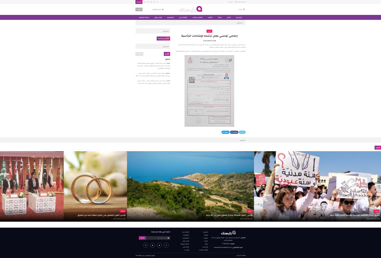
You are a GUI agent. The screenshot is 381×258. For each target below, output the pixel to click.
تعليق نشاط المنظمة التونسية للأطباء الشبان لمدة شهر (355, 215)
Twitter (226, 132)
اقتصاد (210, 17)
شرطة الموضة (144, 17)
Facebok (234, 132)
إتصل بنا (230, 2)
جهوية (206, 238)
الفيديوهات (185, 238)
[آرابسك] (190, 9)
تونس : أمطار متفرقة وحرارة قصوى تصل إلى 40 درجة (229, 215)
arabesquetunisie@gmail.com (222, 247)
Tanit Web (138, 255)
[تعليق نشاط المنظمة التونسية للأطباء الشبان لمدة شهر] (317, 186)
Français (138, 2)
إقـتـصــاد (205, 247)
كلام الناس (186, 247)
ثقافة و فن (183, 17)
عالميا (206, 241)
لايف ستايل (158, 17)
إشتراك (139, 9)
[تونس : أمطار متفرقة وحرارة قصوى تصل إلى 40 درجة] (190, 186)
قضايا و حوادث (197, 17)
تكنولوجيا (170, 17)
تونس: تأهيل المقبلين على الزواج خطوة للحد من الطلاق (102, 215)
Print (242, 132)
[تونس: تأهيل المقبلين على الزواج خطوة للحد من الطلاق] (63, 186)
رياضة (220, 17)
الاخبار (229, 17)
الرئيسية (239, 17)
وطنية (209, 31)
